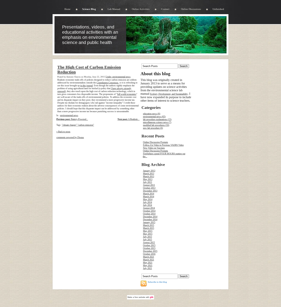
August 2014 (149, 208)
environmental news (69, 115)
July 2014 (147, 202)
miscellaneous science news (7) (157, 122)
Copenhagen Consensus (107, 82)
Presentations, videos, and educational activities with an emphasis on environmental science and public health (90, 34)
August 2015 (149, 242)
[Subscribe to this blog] (143, 283)
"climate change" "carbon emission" (78, 125)
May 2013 (147, 179)
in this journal (86, 85)
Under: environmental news (118, 76)
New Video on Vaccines (154, 148)
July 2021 (147, 268)
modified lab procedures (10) (156, 125)
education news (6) (151, 113)
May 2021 (147, 262)
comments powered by (70, 137)
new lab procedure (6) (153, 128)
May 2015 (147, 231)
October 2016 (149, 254)
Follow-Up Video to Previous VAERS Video (163, 145)
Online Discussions (191, 9)
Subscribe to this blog (157, 282)
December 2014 (150, 216)
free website (140, 297)
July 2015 (147, 236)
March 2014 (148, 193)
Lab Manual (114, 9)
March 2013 (148, 173)
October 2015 (149, 245)
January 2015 (149, 222)
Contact (165, 9)
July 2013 (147, 182)
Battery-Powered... (72, 119)
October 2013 (149, 188)
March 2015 (148, 225)
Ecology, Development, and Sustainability (169, 94)
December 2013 (150, 190)
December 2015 (150, 251)
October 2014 (149, 211)
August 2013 (149, 185)
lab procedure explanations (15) (157, 119)
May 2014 (147, 199)
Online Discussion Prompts (155, 142)
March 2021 (148, 257)
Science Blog (89, 9)
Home (67, 9)
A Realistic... (129, 119)
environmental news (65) (154, 116)
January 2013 (149, 170)
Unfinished (218, 9)
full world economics (126, 94)
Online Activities (140, 9)
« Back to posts (63, 131)
